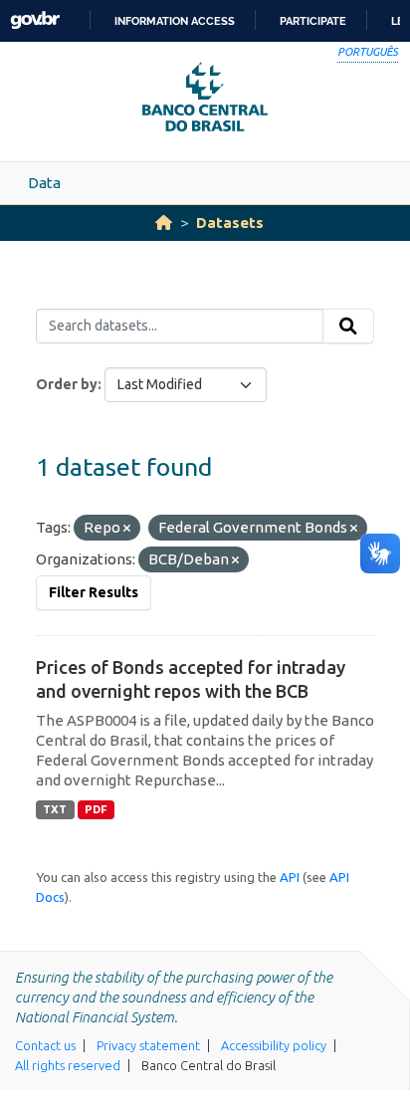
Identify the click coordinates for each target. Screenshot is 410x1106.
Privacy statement (148, 1045)
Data (44, 182)
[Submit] (348, 326)
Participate (313, 21)
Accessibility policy (273, 1045)
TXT (55, 809)
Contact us (45, 1045)
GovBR (35, 20)
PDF (96, 809)
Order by (67, 384)
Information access (174, 21)
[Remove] (126, 529)
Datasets (230, 222)
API (290, 877)
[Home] (163, 222)
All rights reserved (67, 1065)
